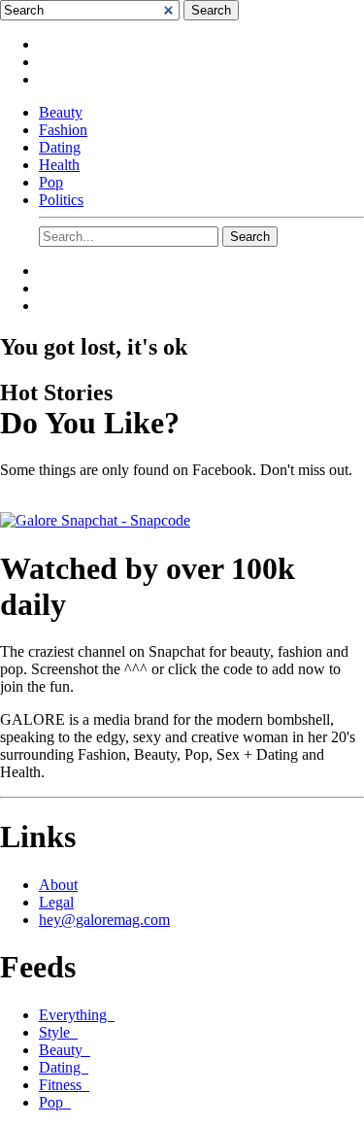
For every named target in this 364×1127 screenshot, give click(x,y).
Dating (60, 147)
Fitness (64, 1084)
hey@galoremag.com (104, 919)
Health (59, 164)
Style (58, 1032)
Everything (77, 1015)
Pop (51, 182)
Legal (56, 902)
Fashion (63, 129)
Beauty (61, 112)
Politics (61, 199)
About (58, 884)
